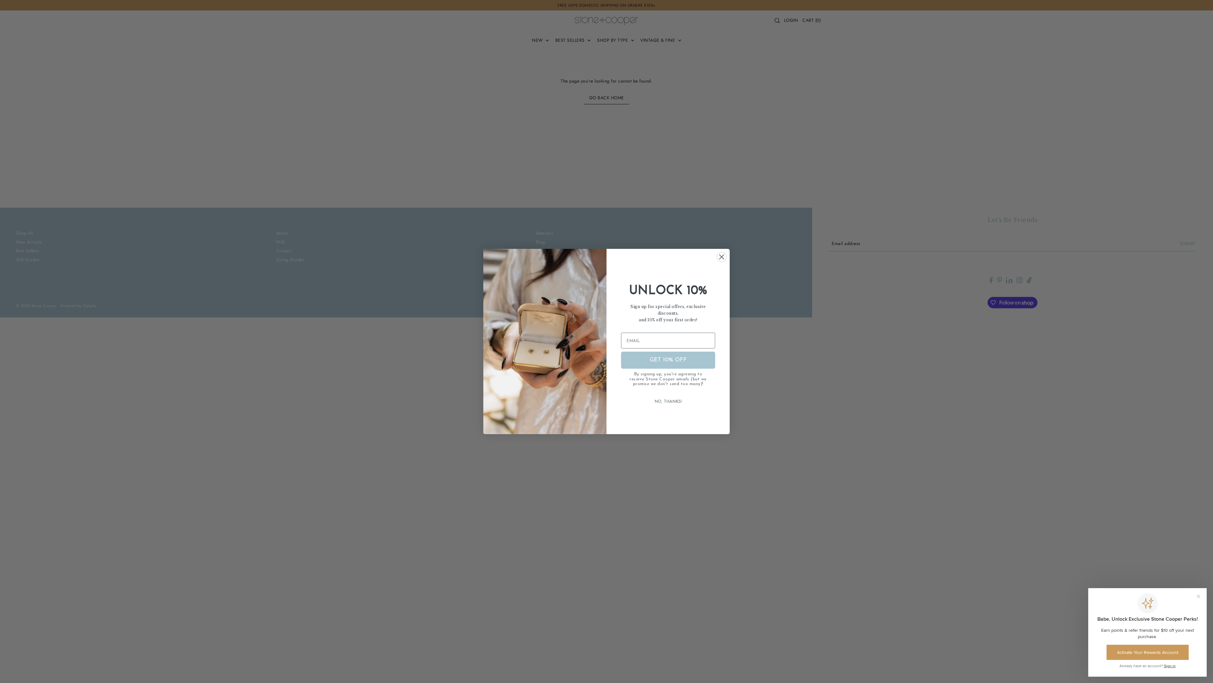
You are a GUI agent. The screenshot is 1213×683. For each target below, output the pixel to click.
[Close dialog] (721, 256)
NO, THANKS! (668, 402)
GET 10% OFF (668, 360)
